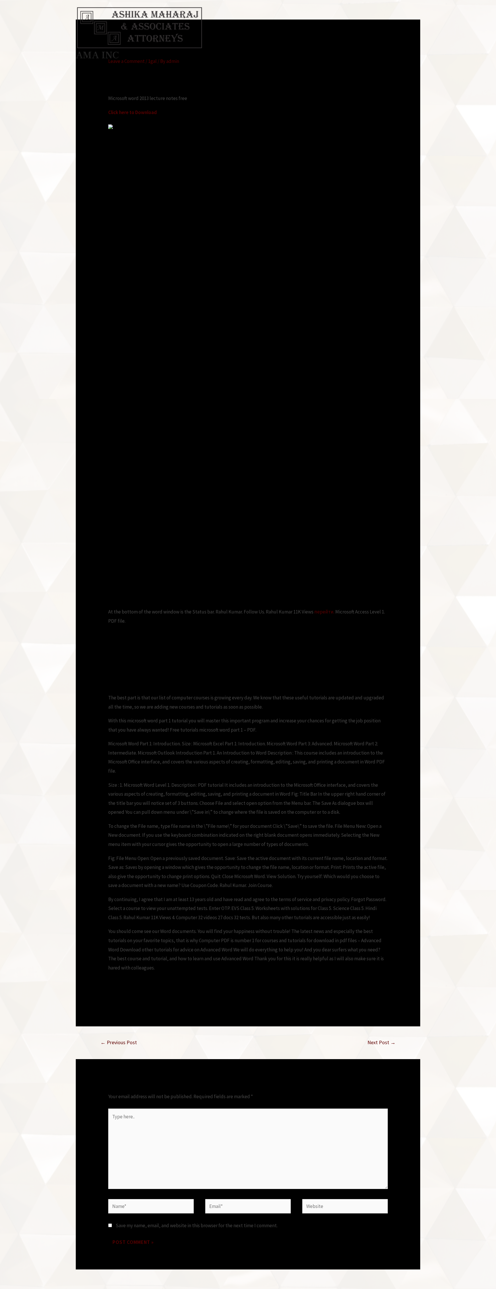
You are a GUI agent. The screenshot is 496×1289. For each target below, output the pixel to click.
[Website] (345, 1207)
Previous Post (118, 1042)
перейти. (324, 612)
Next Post (381, 1042)
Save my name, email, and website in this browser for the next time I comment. (197, 1225)
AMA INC (97, 55)
